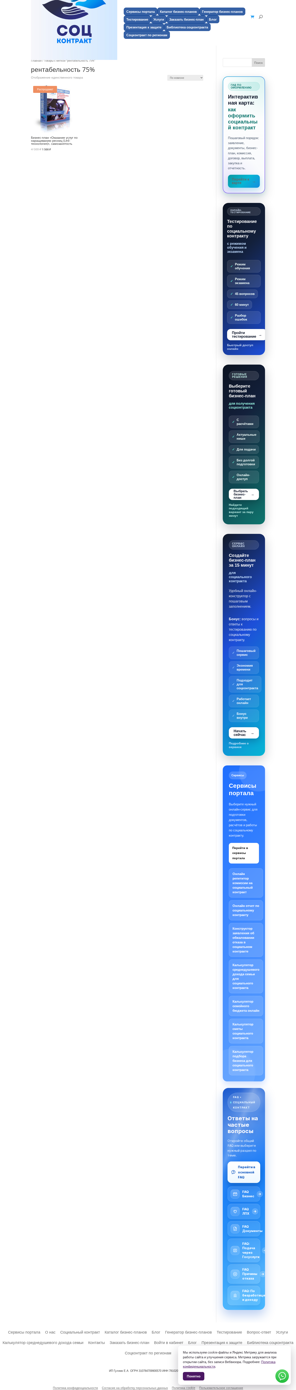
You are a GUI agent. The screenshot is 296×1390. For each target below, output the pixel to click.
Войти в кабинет (168, 1342)
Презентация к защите (143, 27)
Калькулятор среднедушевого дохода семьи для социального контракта (246, 976)
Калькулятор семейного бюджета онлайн (246, 1006)
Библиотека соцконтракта (187, 27)
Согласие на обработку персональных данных (135, 1388)
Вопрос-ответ (259, 1331)
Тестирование (137, 19)
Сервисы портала (140, 11)
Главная (36, 61)
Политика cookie (183, 1388)
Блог (213, 19)
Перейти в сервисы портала (240, 853)
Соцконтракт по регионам (148, 1352)
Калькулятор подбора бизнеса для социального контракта (243, 1061)
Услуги (158, 19)
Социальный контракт (80, 1331)
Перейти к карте (240, 181)
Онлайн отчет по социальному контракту (246, 910)
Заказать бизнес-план (186, 19)
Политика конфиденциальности (75, 1388)
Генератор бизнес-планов (222, 11)
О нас (50, 1331)
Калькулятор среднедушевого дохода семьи (43, 1342)
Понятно (193, 1376)
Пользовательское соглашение (221, 1388)
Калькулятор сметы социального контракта (243, 1031)
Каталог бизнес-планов (178, 11)
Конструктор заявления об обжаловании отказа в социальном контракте (243, 940)
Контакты (96, 1342)
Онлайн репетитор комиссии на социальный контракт (243, 883)
